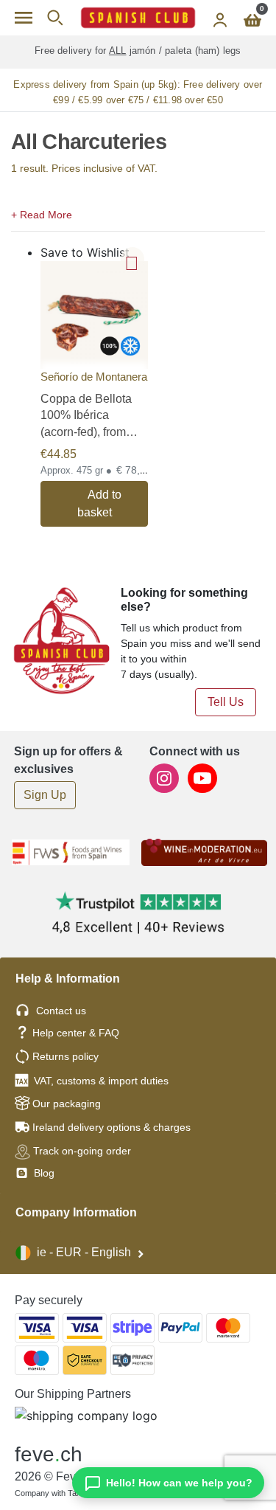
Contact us (61, 1011)
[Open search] (54, 17)
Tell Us (226, 702)
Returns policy (65, 1056)
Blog (42, 1173)
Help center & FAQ (75, 1033)
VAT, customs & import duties (101, 1081)
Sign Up (45, 795)
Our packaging (66, 1103)
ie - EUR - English (84, 1252)
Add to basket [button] (99, 503)
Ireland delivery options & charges (111, 1127)
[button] (138, 213)
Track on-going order (82, 1151)
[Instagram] (165, 777)
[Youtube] (202, 777)
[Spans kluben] (138, 17)
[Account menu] (220, 17)
